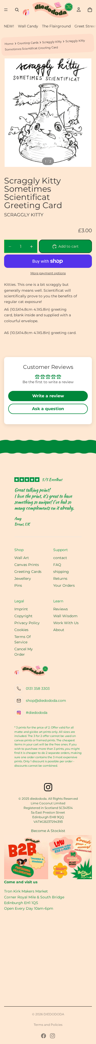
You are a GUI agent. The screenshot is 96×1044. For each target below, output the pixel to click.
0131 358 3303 (38, 688)
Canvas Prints (26, 564)
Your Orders (64, 585)
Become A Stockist (48, 830)
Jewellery (22, 578)
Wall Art (21, 557)
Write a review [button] (48, 395)
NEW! (9, 26)
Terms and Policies (48, 1025)
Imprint (21, 609)
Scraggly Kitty (52, 41)
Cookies (21, 629)
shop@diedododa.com (46, 700)
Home (9, 44)
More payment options (48, 273)
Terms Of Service (22, 639)
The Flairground (56, 26)
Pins (18, 585)
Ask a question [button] (48, 408)
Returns (60, 578)
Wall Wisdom (65, 616)
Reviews (60, 609)
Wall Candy (28, 26)
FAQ (57, 564)
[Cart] (89, 9)
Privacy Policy (27, 623)
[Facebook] (43, 1036)
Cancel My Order (23, 652)
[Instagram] (52, 1036)
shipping (61, 571)
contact (60, 557)
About (58, 629)
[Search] (17, 9)
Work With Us (66, 623)
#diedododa (36, 712)
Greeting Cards (27, 42)
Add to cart (68, 246)
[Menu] (6, 10)
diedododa (54, 1014)
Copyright (23, 616)
